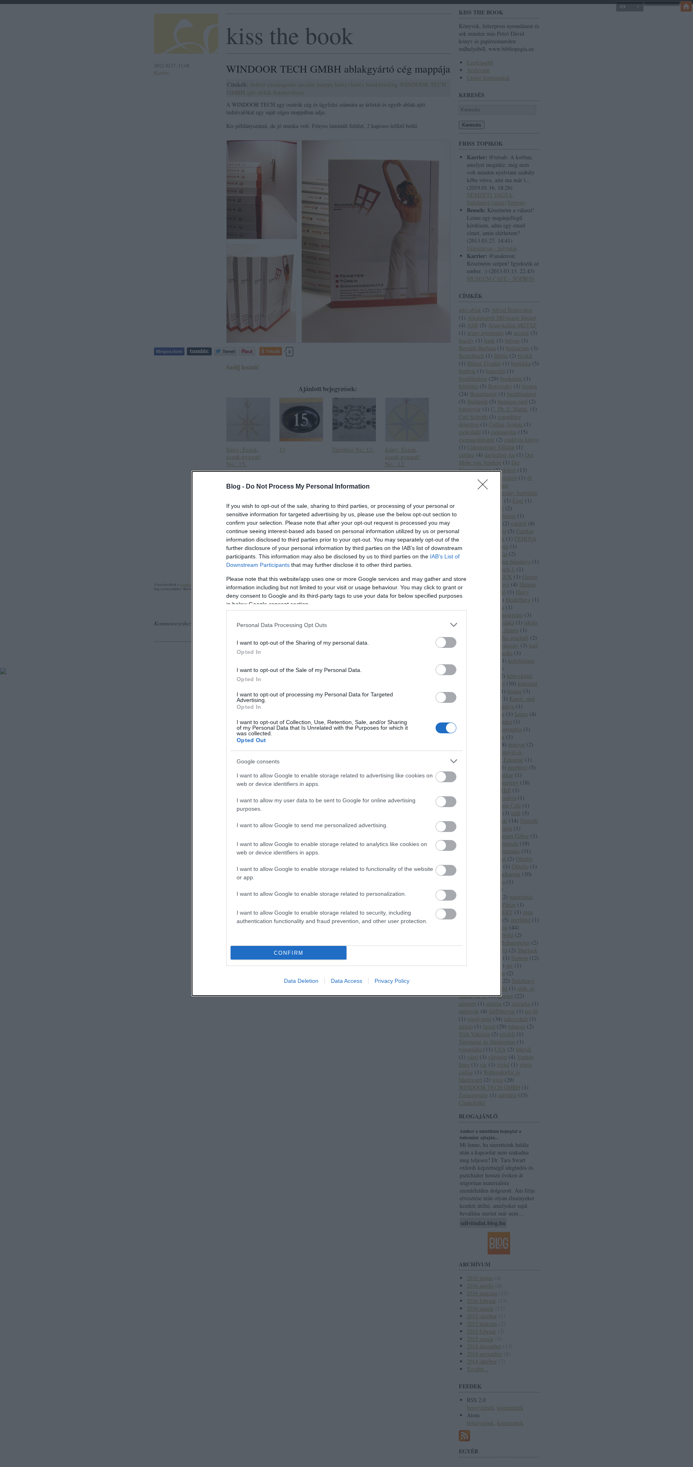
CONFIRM (289, 953)
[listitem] (346, 625)
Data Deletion (301, 981)
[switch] (446, 642)
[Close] (485, 487)
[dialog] (346, 733)
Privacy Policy (392, 981)
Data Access (346, 981)
